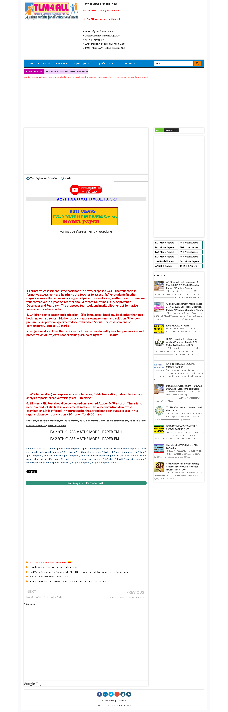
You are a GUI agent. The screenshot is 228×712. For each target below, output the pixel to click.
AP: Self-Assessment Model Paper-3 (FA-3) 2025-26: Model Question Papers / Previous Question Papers (184, 306)
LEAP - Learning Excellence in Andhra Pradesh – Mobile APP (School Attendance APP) (181, 342)
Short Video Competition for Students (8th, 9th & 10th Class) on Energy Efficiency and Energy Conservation (78, 572)
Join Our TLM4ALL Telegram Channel (101, 10)
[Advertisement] (114, 102)
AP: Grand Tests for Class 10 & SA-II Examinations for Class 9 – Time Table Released (68, 581)
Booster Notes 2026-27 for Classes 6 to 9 (48, 576)
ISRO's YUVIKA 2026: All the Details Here (47, 562)
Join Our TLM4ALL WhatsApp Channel (101, 19)
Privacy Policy (108, 700)
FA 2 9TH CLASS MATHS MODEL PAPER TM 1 (86, 432)
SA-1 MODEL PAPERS (177, 325)
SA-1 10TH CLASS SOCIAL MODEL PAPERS (180, 365)
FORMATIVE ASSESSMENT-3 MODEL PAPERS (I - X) (181, 427)
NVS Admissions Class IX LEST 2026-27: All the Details (53, 567)
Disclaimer (122, 700)
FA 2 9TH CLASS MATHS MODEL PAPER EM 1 (86, 438)
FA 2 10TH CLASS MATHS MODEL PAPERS (44, 597)
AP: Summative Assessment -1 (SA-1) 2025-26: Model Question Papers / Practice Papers (183, 285)
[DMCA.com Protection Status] (166, 130)
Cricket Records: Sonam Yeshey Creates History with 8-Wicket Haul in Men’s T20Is (182, 466)
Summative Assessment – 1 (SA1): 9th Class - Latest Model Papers (184, 387)
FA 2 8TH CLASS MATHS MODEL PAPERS (126, 597)
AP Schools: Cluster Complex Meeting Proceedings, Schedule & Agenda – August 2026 (91, 71)
